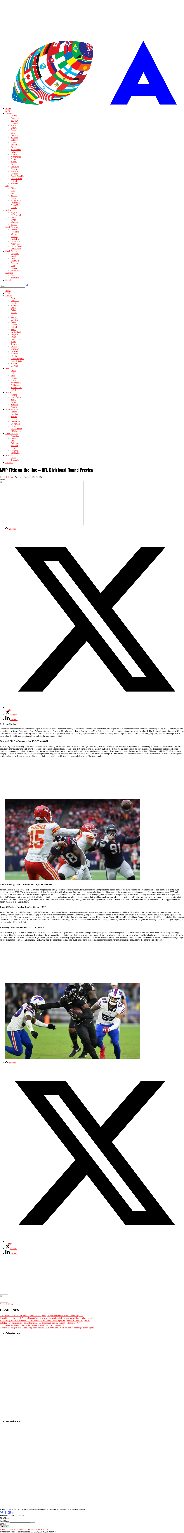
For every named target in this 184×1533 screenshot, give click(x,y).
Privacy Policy (42, 1529)
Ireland (14, 145)
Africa (8, 210)
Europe (8, 113)
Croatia (14, 164)
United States (16, 246)
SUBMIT (4, 1527)
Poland (14, 181)
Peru (13, 265)
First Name (4, 1518)
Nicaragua (15, 244)
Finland (14, 142)
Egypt (13, 220)
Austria (14, 116)
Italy (13, 132)
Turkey (14, 161)
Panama (14, 236)
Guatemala (15, 241)
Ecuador (14, 263)
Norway (14, 169)
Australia (9, 273)
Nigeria (14, 224)
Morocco (14, 222)
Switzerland (16, 149)
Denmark (15, 118)
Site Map (14, 1529)
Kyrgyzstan (16, 200)
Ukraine (14, 174)
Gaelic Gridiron (6, 477)
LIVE (7, 111)
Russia (13, 147)
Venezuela (15, 270)
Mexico (14, 234)
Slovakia (14, 171)
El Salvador (16, 249)
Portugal (14, 123)
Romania (14, 135)
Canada (14, 229)
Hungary (14, 120)
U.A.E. (14, 207)
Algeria (14, 212)
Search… (9, 280)
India (13, 191)
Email (2, 1524)
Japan (13, 198)
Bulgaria (14, 152)
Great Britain (16, 178)
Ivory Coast (16, 215)
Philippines (15, 203)
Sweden (14, 137)
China (13, 188)
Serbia (13, 159)
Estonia (14, 130)
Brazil (13, 256)
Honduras (15, 232)
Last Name (4, 1521)
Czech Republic (17, 176)
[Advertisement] (81, 778)
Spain (13, 125)
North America (11, 227)
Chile (13, 258)
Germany (15, 166)
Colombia (15, 261)
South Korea (16, 205)
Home (8, 108)
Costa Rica (15, 239)
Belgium (14, 140)
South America (11, 251)
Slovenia (14, 183)
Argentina (15, 253)
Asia (7, 186)
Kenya (13, 217)
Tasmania (15, 278)
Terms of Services (26, 1529)
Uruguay (14, 268)
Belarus (14, 128)
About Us (4, 1529)
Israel (13, 193)
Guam (13, 275)
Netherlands (16, 157)
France (14, 154)
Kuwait (14, 195)
